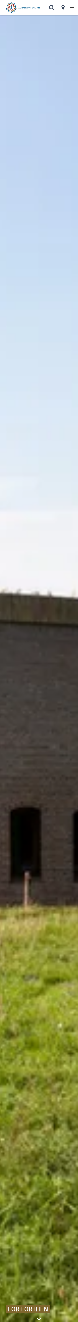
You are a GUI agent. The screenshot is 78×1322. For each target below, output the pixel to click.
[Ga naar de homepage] (23, 7)
